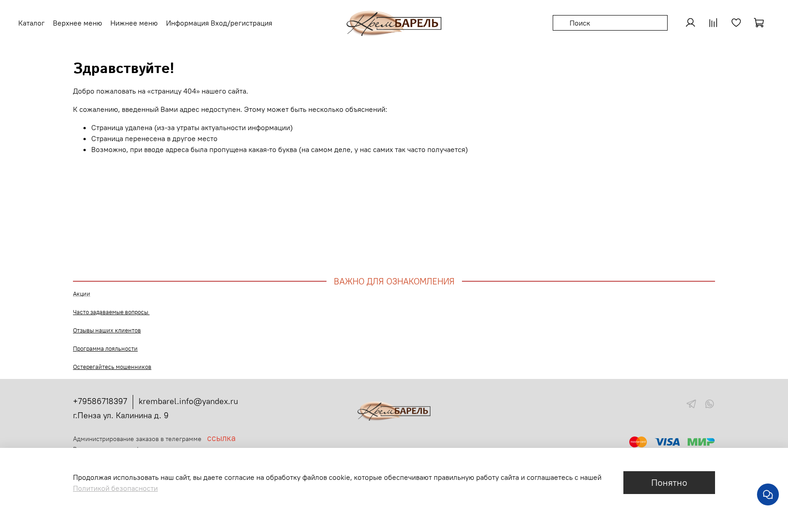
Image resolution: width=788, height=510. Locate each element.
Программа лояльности (105, 348)
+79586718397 (100, 401)
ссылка (221, 438)
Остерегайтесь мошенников (112, 367)
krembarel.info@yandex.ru (188, 401)
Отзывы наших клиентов (107, 330)
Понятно (669, 482)
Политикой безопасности (115, 488)
